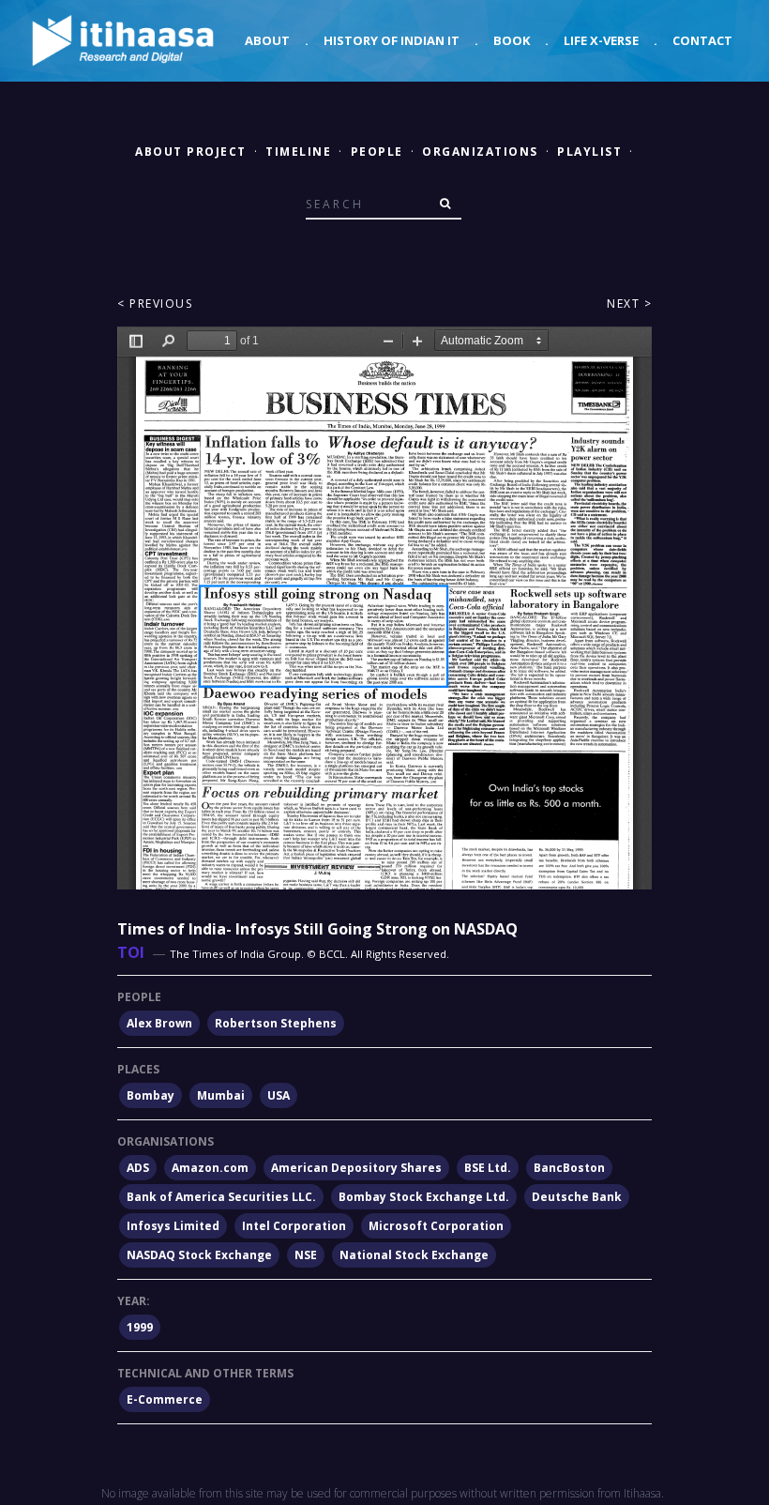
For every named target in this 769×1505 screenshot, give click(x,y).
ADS (138, 1168)
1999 (140, 1327)
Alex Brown (159, 1023)
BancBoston (569, 1168)
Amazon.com (210, 1168)
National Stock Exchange (414, 1255)
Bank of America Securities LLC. (221, 1197)
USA (278, 1095)
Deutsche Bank (577, 1197)
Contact (702, 40)
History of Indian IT (392, 40)
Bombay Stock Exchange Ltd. (424, 1197)
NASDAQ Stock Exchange (199, 1255)
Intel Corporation (294, 1226)
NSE (305, 1255)
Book (511, 40)
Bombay (150, 1095)
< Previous (154, 304)
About (267, 40)
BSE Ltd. (487, 1168)
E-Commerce (165, 1399)
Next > (629, 304)
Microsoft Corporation (436, 1226)
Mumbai (221, 1095)
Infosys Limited (173, 1226)
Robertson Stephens (276, 1023)
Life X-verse (601, 40)
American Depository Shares (356, 1168)
